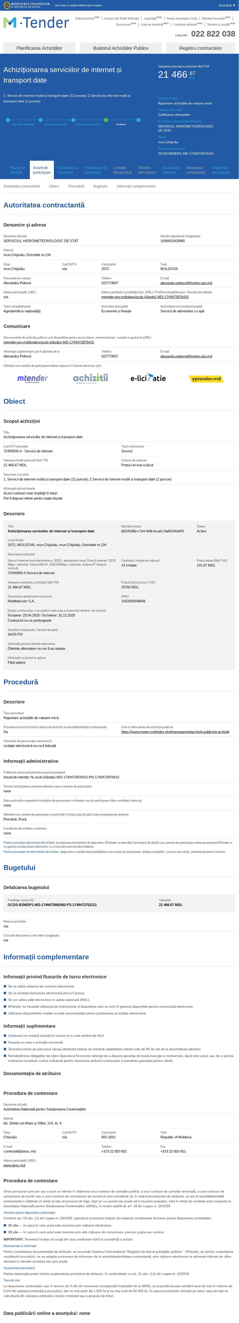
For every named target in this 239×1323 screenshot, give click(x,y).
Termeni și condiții (221, 24)
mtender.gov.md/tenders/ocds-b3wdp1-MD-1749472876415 (48, 342)
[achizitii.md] (90, 380)
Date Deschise (88, 18)
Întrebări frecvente (216, 18)
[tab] (16, 170)
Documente (126, 24)
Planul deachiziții (18, 170)
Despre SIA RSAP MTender (121, 18)
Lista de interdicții (155, 24)
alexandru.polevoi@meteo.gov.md (186, 282)
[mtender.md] (32, 379)
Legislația (153, 18)
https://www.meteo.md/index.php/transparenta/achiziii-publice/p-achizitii (175, 731)
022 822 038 (213, 33)
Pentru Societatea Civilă (182, 18)
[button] (227, 5)
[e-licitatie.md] (148, 379)
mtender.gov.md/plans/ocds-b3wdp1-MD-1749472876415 (145, 296)
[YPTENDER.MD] (206, 380)
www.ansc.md (14, 1165)
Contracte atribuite (187, 24)
